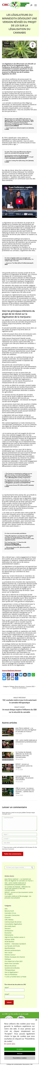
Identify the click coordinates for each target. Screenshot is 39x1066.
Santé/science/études (12, 968)
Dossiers (8, 928)
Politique (6, 43)
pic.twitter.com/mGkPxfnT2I (22, 483)
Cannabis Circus (10, 913)
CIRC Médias (9, 920)
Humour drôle (9, 939)
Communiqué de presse (13, 922)
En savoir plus (9, 1044)
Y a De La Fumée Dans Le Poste (15, 977)
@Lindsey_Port (9, 121)
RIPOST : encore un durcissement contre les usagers (24, 765)
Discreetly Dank (10, 926)
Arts (6, 909)
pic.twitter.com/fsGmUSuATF (18, 158)
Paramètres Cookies (20, 1058)
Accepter (20, 1049)
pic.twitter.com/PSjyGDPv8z (13, 545)
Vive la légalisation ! (11, 972)
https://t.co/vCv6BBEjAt (12, 125)
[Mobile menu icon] (35, 5)
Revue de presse (9, 46)
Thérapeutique (10, 970)
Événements (9, 935)
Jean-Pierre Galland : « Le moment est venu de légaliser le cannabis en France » (26, 729)
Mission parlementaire (12, 950)
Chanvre (8, 917)
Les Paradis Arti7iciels (12, 946)
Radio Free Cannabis (12, 963)
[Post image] (8, 732)
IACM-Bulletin (9, 941)
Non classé (8, 952)
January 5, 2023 (9, 549)
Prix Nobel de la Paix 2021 (14, 961)
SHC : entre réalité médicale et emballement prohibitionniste (26, 741)
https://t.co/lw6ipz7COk (12, 543)
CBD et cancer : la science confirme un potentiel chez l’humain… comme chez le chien (25, 790)
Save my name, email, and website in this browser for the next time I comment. (19, 848)
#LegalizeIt (9, 483)
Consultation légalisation (13, 924)
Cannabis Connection (12, 915)
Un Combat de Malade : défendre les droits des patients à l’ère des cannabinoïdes (24, 754)
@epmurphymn (24, 157)
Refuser (19, 1054)
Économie (8, 933)
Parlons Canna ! (10, 955)
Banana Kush (9, 911)
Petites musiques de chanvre (15, 957)
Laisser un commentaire (19, 687)
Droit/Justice (9, 930)
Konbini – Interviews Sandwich (15, 944)
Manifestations (10, 948)
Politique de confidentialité (14, 1064)
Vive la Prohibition (11, 974)
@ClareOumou (9, 157)
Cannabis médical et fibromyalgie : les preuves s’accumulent (24, 777)
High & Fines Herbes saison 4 (15, 937)
